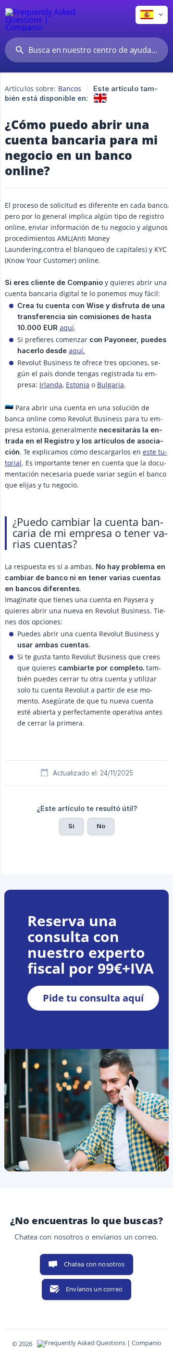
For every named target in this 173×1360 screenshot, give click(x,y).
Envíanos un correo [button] (94, 1289)
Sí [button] (71, 826)
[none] (41, 18)
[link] (100, 98)
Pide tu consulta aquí (93, 997)
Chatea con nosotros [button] (94, 1264)
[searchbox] (86, 49)
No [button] (101, 826)
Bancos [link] (70, 88)
